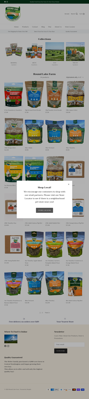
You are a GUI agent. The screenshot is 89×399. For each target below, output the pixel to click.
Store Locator (44, 210)
